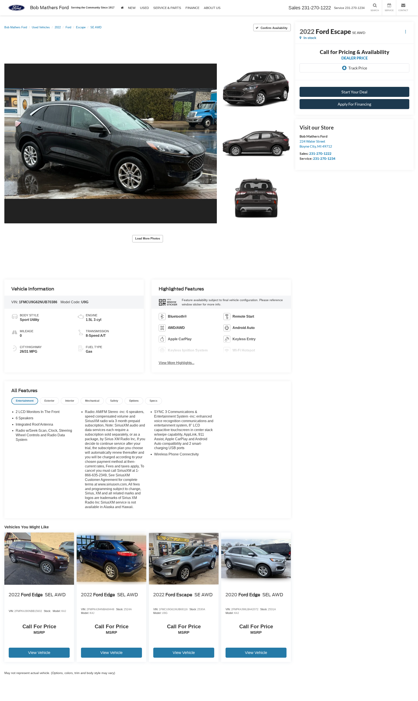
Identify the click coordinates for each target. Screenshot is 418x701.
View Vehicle (39, 652)
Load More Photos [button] (147, 238)
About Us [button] (212, 8)
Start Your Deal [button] (354, 91)
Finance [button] (192, 8)
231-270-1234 (324, 158)
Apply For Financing (354, 104)
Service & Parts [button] (167, 8)
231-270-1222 (320, 153)
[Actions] (405, 31)
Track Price (357, 68)
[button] (110, 143)
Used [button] (144, 8)
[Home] (122, 7)
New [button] (132, 8)
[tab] (24, 400)
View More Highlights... (176, 363)
